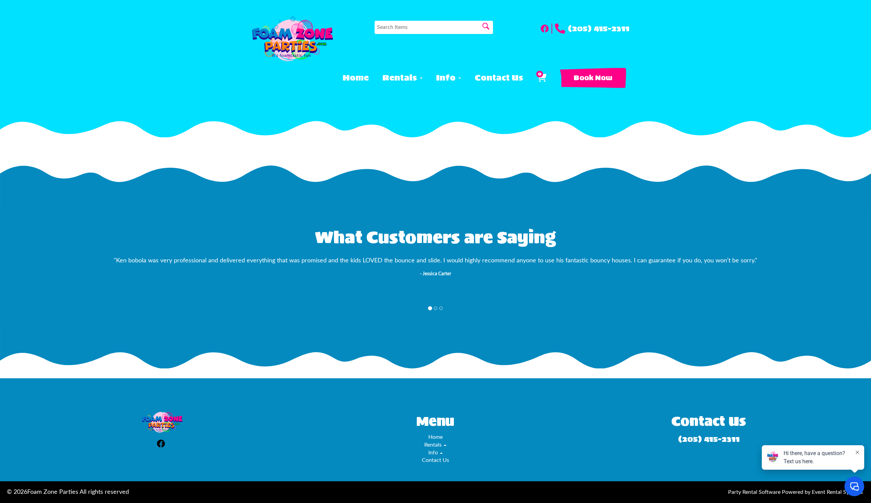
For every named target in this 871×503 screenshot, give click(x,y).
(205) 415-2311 (598, 28)
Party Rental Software (754, 492)
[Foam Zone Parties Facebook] (546, 28)
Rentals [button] (400, 78)
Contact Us (499, 78)
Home (356, 78)
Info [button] (447, 78)
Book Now (593, 77)
